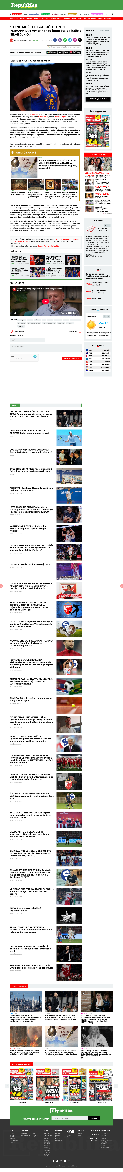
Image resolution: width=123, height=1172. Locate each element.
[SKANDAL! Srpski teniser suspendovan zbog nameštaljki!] (69, 705)
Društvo (13, 1048)
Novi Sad (91, 316)
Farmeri (69, 1137)
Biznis (81, 1130)
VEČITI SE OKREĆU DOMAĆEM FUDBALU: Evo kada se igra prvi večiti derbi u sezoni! (32, 891)
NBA (44, 320)
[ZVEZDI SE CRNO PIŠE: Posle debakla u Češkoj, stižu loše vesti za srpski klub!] (69, 476)
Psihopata (21, 326)
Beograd (12, 1135)
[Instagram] (75, 40)
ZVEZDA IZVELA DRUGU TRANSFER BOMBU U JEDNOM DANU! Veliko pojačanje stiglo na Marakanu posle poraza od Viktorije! (29, 606)
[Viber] (60, 40)
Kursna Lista (98, 345)
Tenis (46, 1140)
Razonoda (58, 1140)
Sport (35, 40)
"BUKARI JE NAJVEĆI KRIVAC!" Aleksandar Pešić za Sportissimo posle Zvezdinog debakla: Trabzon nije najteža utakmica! (31, 663)
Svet (80, 14)
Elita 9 (69, 1135)
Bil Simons (34, 114)
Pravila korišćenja (104, 1136)
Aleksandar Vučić (26, 18)
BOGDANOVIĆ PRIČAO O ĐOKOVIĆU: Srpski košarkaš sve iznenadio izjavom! (31, 451)
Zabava (86, 14)
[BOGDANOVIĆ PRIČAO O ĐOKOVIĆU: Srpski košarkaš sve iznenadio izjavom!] (69, 457)
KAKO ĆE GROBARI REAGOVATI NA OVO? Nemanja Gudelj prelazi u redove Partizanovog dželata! (31, 643)
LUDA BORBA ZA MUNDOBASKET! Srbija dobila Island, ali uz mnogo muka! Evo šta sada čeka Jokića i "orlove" (31, 547)
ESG (79, 1135)
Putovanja (95, 1130)
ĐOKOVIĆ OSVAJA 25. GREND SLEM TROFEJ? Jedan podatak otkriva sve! (29, 432)
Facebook (58, 239)
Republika (105, 1130)
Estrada (84, 1013)
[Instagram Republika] (69, 1160)
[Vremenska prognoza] (91, 325)
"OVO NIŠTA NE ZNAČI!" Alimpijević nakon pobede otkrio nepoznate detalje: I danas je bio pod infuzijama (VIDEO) (31, 509)
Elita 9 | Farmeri (70, 1131)
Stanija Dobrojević (104, 18)
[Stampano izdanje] (98, 132)
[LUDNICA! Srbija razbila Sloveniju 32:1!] (69, 571)
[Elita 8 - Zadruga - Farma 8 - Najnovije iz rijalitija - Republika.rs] (97, 14)
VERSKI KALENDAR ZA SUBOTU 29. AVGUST (18, 193)
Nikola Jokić (21, 320)
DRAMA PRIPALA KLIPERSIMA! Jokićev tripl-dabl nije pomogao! (19, 271)
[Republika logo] (23, 5)
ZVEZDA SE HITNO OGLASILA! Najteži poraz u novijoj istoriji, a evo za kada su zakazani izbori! (30, 815)
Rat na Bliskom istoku (53, 18)
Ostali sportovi (47, 1148)
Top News (94, 1134)
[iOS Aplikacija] (63, 52)
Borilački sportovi (47, 1143)
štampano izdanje (98, 111)
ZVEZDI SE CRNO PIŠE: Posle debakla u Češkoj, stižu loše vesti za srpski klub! (31, 470)
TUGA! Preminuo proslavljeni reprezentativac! (25, 909)
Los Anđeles (21, 323)
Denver (66, 320)
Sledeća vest (73, 331)
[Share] (11, 993)
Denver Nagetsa (61, 117)
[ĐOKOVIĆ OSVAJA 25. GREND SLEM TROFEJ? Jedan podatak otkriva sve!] (69, 438)
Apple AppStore (54, 246)
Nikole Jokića (43, 117)
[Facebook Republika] (54, 1160)
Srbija (12, 1133)
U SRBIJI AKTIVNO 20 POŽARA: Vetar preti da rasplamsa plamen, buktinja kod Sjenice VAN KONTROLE (97, 77)
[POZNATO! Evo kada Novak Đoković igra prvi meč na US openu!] (69, 495)
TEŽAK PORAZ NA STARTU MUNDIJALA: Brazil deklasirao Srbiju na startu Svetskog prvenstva (31, 681)
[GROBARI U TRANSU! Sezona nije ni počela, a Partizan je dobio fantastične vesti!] (69, 953)
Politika (12, 1137)
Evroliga (46, 1154)
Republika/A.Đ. (26, 40)
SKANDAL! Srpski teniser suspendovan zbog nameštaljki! (31, 699)
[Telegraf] (70, 40)
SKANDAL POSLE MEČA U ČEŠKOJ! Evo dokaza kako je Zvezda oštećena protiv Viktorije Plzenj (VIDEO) (31, 853)
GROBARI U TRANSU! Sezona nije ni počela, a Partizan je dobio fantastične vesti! (30, 948)
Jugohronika (25, 1135)
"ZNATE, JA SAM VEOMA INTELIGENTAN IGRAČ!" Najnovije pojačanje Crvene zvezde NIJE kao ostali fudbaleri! (31, 585)
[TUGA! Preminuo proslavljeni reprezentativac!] (69, 915)
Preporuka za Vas (98, 154)
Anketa (98, 269)
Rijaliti (57, 1135)
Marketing (104, 1144)
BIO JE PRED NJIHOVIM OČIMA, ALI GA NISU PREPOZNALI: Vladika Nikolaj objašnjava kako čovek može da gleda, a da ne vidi (57, 164)
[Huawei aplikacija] (75, 52)
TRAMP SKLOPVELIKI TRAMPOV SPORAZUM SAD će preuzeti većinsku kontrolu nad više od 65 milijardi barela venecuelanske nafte (98, 41)
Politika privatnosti (105, 1146)
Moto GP (47, 1145)
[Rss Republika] (61, 1160)
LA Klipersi (69, 323)
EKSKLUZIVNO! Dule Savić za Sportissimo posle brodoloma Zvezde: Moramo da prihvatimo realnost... (30, 738)
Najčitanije (105, 30)
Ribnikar (67, 18)
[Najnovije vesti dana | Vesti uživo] (45, 14)
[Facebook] (55, 40)
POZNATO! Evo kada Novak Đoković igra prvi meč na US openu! (31, 489)
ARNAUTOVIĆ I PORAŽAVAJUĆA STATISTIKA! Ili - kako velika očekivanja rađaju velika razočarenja (31, 929)
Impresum (104, 1133)
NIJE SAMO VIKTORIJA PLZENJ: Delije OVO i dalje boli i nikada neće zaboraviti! (31, 966)
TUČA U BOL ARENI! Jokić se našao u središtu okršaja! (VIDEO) (54, 271)
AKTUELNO (14, 18)
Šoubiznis (58, 1137)
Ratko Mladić (39, 18)
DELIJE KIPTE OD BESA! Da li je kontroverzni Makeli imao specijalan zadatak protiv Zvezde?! (29, 834)
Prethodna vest (19, 331)
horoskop (98, 220)
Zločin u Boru (76, 18)
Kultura (57, 1138)
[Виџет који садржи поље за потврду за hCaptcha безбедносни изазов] (24, 358)
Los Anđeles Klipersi (49, 323)
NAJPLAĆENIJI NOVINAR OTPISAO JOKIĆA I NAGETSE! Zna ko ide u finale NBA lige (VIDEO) (19, 259)
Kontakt (104, 1142)
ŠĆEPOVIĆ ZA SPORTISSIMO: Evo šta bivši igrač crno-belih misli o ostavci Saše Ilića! (32, 796)
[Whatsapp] (65, 40)
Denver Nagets (75, 320)
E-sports (47, 1152)
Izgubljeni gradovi (90, 18)
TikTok (14, 241)
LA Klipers (61, 323)
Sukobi (34, 1137)
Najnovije (90, 30)
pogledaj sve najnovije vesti (98, 99)
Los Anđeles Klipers (34, 323)
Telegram (21, 241)
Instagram (67, 239)
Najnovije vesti (19, 986)
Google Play (42, 246)
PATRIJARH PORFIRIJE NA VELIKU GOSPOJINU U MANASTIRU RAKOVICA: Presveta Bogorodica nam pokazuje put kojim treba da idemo (70, 195)
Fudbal (46, 1133)
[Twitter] (80, 40)
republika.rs (59, 1166)
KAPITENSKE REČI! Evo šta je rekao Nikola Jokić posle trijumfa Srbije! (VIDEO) (28, 528)
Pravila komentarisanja (106, 1139)
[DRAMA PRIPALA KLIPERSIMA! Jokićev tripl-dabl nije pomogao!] (37, 272)
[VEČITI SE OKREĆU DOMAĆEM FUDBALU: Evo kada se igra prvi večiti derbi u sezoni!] (69, 896)
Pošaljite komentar (71, 358)
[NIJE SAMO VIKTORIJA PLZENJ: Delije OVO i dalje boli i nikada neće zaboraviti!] (69, 972)
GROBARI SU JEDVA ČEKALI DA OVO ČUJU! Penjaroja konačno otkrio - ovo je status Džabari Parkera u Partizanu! (31, 414)
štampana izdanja (22, 1064)
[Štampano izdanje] (22, 1084)
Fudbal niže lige (48, 1136)
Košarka (13, 264)
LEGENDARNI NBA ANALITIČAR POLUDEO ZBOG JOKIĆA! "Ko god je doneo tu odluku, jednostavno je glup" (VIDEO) (55, 259)
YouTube (75, 239)
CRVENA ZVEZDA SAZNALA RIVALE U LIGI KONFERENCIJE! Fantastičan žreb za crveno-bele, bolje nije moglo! (31, 777)
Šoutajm (47, 1150)
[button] (105, 225)
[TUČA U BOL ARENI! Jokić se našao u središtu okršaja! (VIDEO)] (72, 272)
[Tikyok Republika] (57, 1160)
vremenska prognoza (98, 309)
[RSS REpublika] (65, 1160)
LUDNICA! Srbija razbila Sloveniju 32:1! (30, 564)
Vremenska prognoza (14, 1141)
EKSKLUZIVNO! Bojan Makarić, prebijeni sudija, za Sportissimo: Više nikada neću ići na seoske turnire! (31, 624)
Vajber (28, 241)
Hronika (63, 14)
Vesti (25, 14)
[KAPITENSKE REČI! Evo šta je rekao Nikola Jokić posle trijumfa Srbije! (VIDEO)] (69, 533)
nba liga (50, 320)
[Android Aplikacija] (52, 52)
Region (34, 1135)
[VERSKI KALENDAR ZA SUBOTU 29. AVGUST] (19, 184)
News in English (93, 1139)
